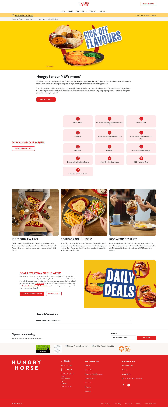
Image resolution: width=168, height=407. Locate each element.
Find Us (87, 366)
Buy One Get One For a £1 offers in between (36, 286)
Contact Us (88, 370)
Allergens (88, 391)
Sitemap (138, 404)
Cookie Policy (117, 404)
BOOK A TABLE (53, 294)
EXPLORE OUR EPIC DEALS (32, 294)
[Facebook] (123, 385)
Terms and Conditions (150, 404)
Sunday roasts (39, 283)
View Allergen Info (23, 148)
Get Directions (65, 387)
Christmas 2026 (90, 378)
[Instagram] (128, 385)
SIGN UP (146, 338)
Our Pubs (125, 370)
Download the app (127, 366)
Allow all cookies (148, 5)
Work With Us (126, 374)
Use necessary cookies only (147, 11)
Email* (114, 334)
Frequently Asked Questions (93, 374)
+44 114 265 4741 (66, 365)
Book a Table (46, 99)
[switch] (60, 17)
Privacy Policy (128, 404)
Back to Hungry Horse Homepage (132, 378)
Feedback (88, 387)
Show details (105, 18)
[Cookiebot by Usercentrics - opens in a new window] (16, 18)
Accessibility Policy (105, 404)
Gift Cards (88, 383)
